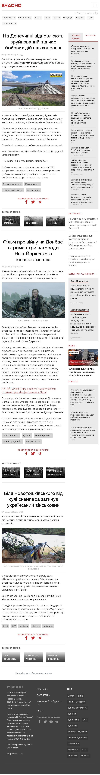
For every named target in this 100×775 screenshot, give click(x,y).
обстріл (36, 626)
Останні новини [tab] (76, 37)
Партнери (42, 695)
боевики (85, 755)
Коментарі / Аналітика (81, 274)
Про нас (41, 689)
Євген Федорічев (79, 309)
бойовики (48, 626)
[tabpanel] (83, 125)
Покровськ (73, 743)
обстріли (72, 755)
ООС (5, 626)
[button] (33, 673)
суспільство (8, 18)
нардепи (80, 18)
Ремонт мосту (32, 184)
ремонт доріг (33, 190)
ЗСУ (14, 626)
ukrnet (71, 696)
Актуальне (74, 214)
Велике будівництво (13, 190)
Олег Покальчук (79, 281)
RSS (39, 711)
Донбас (27, 435)
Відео (71, 346)
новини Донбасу (76, 702)
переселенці (24, 18)
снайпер (24, 626)
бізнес (38, 18)
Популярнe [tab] (91, 35)
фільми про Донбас (12, 441)
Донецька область (12, 184)
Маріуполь (73, 749)
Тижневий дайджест (49, 701)
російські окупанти (77, 731)
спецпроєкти (9, 23)
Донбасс (72, 726)
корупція (67, 18)
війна (47, 18)
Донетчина (73, 720)
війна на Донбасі (43, 435)
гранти (56, 18)
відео (90, 18)
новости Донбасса (77, 737)
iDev (21, 753)
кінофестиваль (33, 441)
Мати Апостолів (11, 435)
